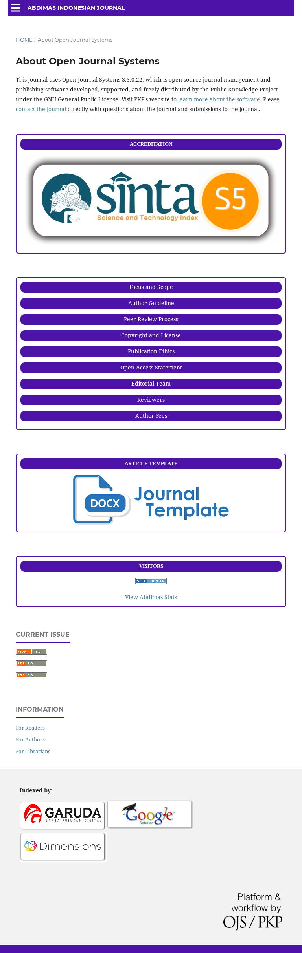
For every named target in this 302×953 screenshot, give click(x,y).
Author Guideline (151, 303)
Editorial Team (151, 383)
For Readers (30, 727)
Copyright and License (151, 335)
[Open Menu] (16, 8)
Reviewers (151, 399)
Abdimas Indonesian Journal (76, 7)
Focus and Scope (151, 287)
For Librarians (33, 751)
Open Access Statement (151, 367)
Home (24, 40)
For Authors (30, 739)
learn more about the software (219, 99)
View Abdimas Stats (151, 597)
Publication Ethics (151, 351)
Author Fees (151, 415)
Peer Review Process (151, 319)
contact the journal (41, 109)
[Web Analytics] (151, 581)
